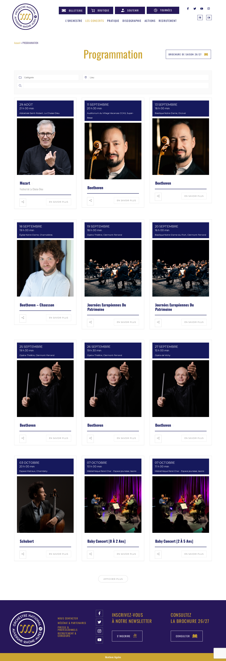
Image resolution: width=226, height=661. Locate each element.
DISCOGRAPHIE (132, 21)
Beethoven (95, 187)
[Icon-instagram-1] (99, 631)
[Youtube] (99, 639)
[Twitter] (195, 8)
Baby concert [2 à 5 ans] (174, 541)
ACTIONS (150, 21)
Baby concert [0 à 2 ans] (106, 541)
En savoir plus (58, 202)
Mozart (25, 183)
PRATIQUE (113, 21)
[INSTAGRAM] (208, 8)
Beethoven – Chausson (37, 304)
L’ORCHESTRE (74, 21)
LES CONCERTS (94, 21)
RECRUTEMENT (168, 21)
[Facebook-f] (99, 613)
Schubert (27, 541)
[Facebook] (188, 8)
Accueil (17, 43)
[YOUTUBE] (201, 8)
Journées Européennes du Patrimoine (106, 307)
